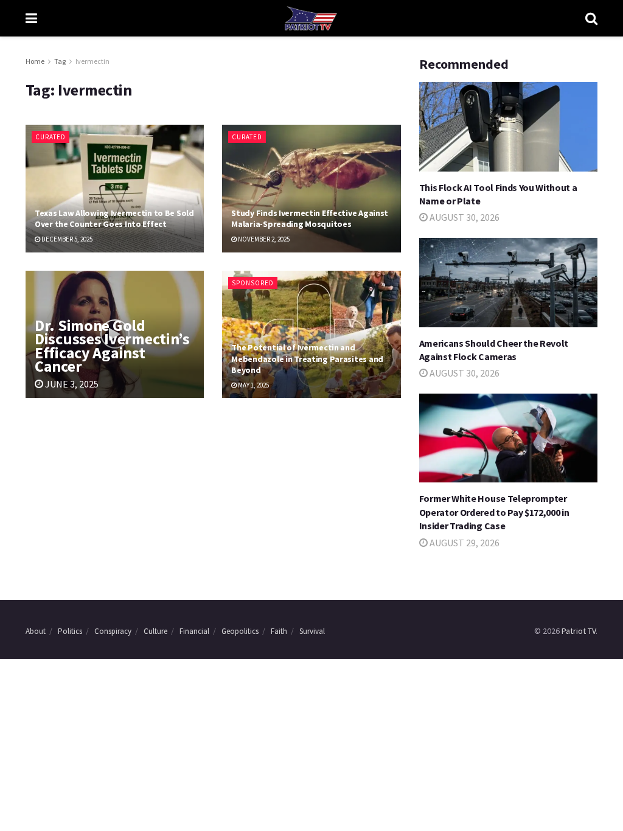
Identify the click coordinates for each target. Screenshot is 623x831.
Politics (70, 631)
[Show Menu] (31, 18)
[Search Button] (591, 18)
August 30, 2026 (463, 217)
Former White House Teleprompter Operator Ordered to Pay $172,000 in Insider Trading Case (494, 512)
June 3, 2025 (71, 384)
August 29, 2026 (463, 543)
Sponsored (253, 283)
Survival (312, 631)
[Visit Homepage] (311, 18)
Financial (194, 631)
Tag (60, 61)
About (36, 631)
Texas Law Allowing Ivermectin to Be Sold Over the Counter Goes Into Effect (114, 218)
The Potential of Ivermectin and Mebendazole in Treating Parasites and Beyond (307, 358)
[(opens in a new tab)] (508, 282)
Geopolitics (240, 631)
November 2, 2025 (263, 239)
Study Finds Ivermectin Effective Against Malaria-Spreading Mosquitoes (309, 218)
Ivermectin (92, 61)
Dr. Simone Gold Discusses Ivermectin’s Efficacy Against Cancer (112, 345)
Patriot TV (579, 630)
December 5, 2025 (66, 239)
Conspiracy (112, 631)
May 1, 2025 (253, 385)
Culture (155, 631)
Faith (279, 631)
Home (35, 61)
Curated (50, 137)
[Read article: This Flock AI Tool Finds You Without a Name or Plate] (508, 127)
